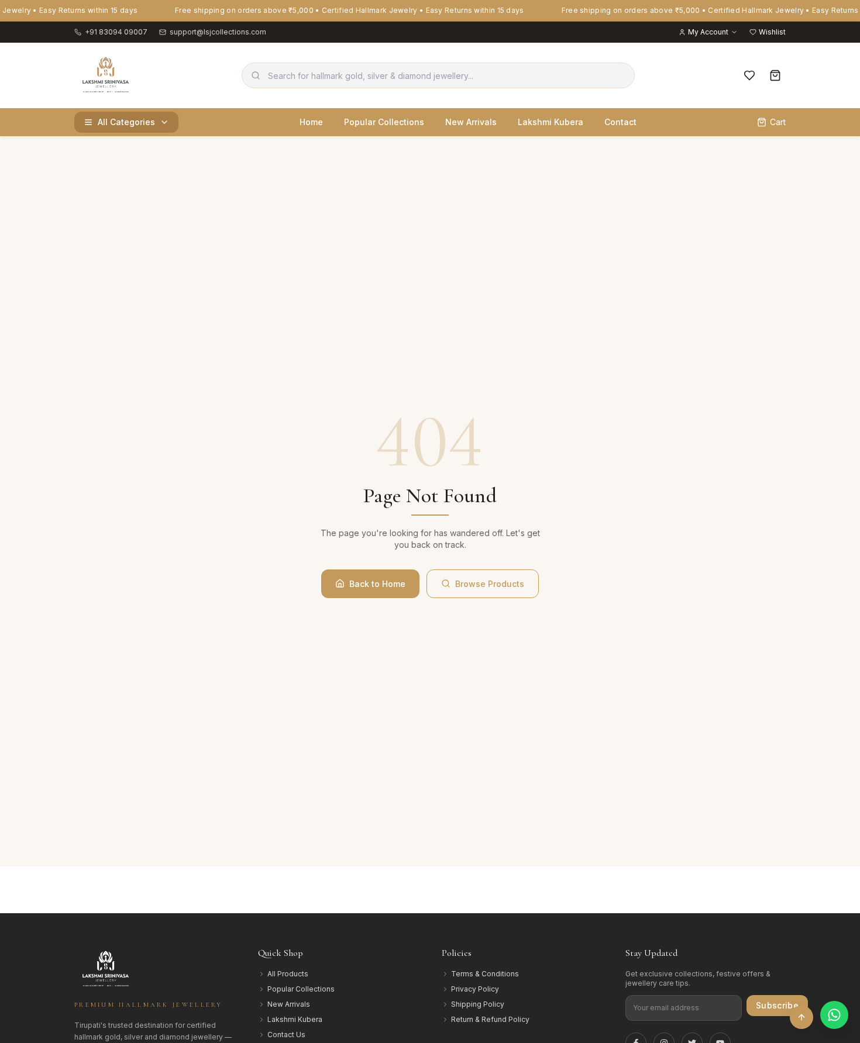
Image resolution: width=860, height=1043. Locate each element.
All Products (287, 973)
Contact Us (286, 1034)
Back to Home (377, 584)
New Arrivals (471, 122)
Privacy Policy (475, 989)
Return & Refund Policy (490, 1019)
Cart (778, 122)
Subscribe (777, 1005)
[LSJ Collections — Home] (105, 75)
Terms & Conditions (485, 973)
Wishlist (772, 31)
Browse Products (489, 584)
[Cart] (775, 75)
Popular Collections (384, 122)
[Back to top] (801, 1017)
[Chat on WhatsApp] (834, 1015)
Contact (620, 122)
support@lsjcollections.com (218, 31)
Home (311, 122)
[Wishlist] (749, 75)
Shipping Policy (477, 1004)
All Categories (126, 122)
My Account (708, 31)
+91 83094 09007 (116, 31)
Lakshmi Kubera (550, 122)
